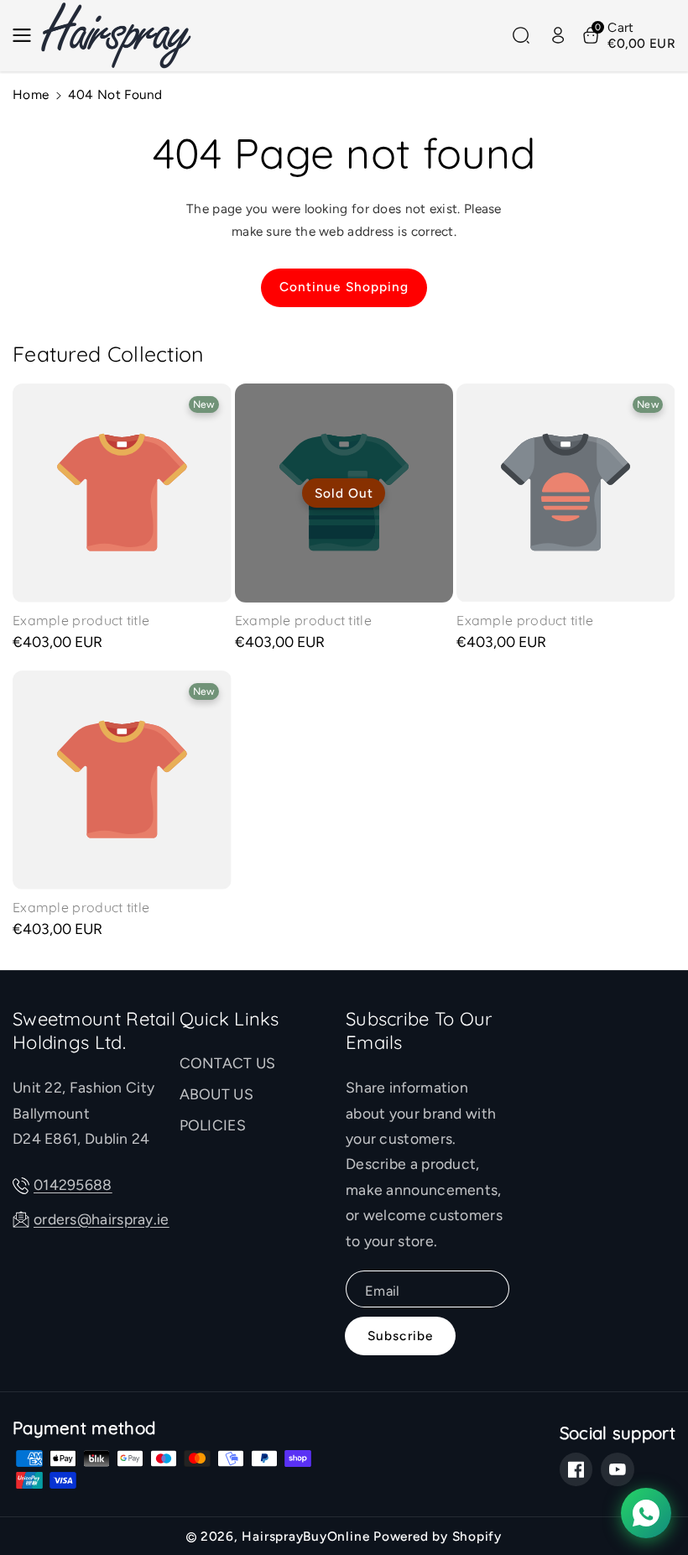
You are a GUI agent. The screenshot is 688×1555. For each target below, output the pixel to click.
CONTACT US (228, 1063)
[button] (27, 35)
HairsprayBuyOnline (305, 1536)
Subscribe (400, 1336)
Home (31, 94)
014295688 (73, 1184)
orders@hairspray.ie (101, 1219)
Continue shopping (344, 287)
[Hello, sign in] (558, 35)
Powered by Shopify (437, 1536)
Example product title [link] (81, 620)
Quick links (229, 1019)
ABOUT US (216, 1094)
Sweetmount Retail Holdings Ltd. (94, 1031)
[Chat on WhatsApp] (646, 1513)
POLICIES (213, 1125)
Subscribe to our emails (419, 1031)
